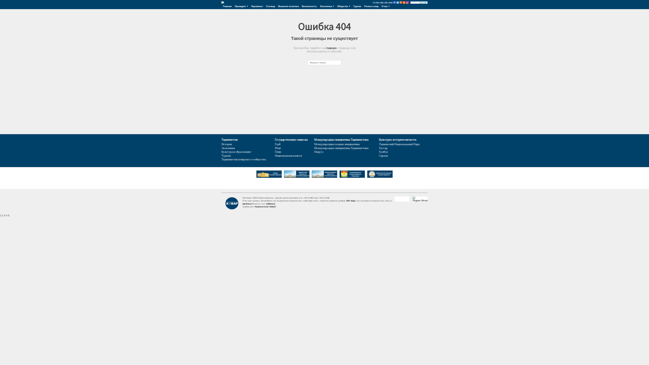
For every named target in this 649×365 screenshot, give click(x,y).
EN (382, 3)
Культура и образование (236, 152)
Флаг (278, 148)
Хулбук (383, 152)
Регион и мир (371, 6)
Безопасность (309, 6)
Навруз (318, 152)
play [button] (415, 3)
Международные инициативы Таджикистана (341, 139)
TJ (374, 3)
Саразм (383, 155)
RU (377, 3)
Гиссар (383, 148)
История (226, 144)
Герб (278, 144)
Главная (227, 6)
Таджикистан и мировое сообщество (243, 159)
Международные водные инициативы (337, 144)
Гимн (278, 152)
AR (386, 3)
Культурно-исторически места (397, 139)
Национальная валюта (288, 155)
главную (331, 48)
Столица (270, 6)
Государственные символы (291, 139)
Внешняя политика (288, 6)
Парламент (257, 6)
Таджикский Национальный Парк (399, 144)
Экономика (228, 148)
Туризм (357, 6)
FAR (391, 3)
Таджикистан (229, 139)
